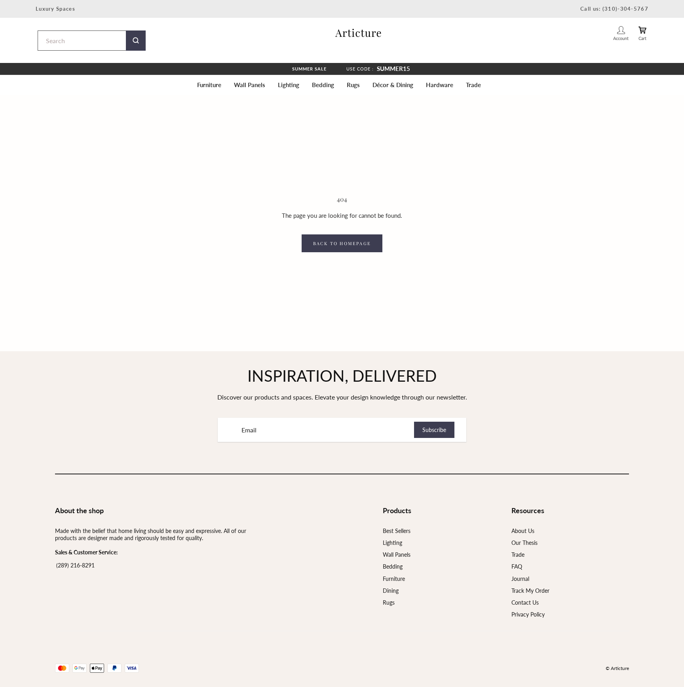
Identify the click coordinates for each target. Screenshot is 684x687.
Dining (391, 590)
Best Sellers (396, 530)
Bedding (323, 84)
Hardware (439, 84)
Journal (520, 578)
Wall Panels (249, 84)
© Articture (617, 668)
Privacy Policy (528, 614)
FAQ (516, 566)
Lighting (288, 84)
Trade (473, 84)
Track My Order (530, 590)
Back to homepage (342, 243)
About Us (522, 530)
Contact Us (525, 602)
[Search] (136, 40)
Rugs (353, 84)
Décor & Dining (392, 84)
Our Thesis (524, 542)
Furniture (209, 84)
